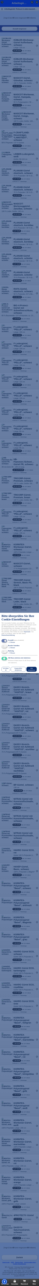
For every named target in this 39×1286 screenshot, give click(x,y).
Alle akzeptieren (31, 669)
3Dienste (11, 653)
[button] (4, 1281)
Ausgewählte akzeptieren (18, 669)
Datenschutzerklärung (8, 635)
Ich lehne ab (6, 669)
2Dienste (11, 642)
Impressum (27, 632)
